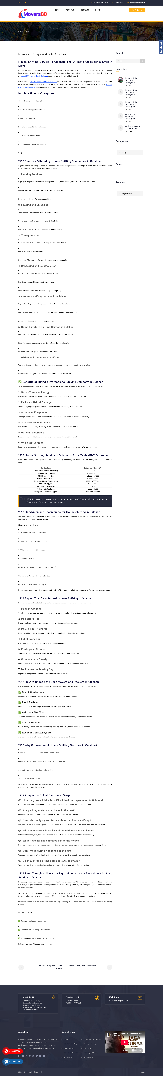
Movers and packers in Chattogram (130, 116)
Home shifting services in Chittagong (131, 92)
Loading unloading (70, 1044)
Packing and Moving (91, 1053)
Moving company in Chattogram (132, 127)
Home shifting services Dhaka (82, 966)
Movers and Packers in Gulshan (43, 81)
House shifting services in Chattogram (131, 104)
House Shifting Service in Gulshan (34, 76)
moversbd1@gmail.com (137, 2)
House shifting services (92, 1039)
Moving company (90, 1044)
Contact (85, 10)
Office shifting (69, 1048)
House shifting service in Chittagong (131, 80)
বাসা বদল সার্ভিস (68, 1057)
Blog (97, 10)
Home (57, 10)
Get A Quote (136, 10)
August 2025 (127, 194)
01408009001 (15, 1051)
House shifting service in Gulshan (42, 54)
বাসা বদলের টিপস (88, 1057)
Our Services (88, 1048)
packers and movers (71, 1053)
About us (70, 10)
